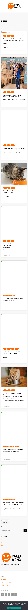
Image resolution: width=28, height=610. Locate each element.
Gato (9, 35)
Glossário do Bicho (5, 548)
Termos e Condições (5, 585)
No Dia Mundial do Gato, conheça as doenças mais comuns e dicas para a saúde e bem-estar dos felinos (13, 504)
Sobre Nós (3, 579)
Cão (5, 35)
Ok (8, 608)
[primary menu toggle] (1, 6)
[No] (26, 605)
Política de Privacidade (16, 608)
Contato (3, 588)
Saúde (12, 145)
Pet (12, 35)
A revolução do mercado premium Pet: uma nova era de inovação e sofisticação (14, 245)
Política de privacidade (6, 582)
